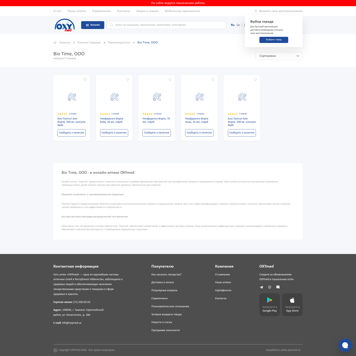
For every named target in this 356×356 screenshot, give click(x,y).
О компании (222, 274)
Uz (238, 25)
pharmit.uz (294, 350)
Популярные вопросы (164, 290)
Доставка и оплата (162, 282)
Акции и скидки (147, 11)
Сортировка (268, 56)
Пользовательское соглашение (170, 306)
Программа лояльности (165, 330)
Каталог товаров (89, 42)
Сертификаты (223, 290)
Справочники (101, 11)
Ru (233, 25)
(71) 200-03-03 (81, 302)
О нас (57, 11)
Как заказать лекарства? (166, 274)
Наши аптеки (77, 11)
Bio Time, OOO (147, 42)
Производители (119, 42)
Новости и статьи (161, 322)
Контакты (123, 11)
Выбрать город (274, 39)
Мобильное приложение (182, 11)
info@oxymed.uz (72, 323)
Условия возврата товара (166, 314)
